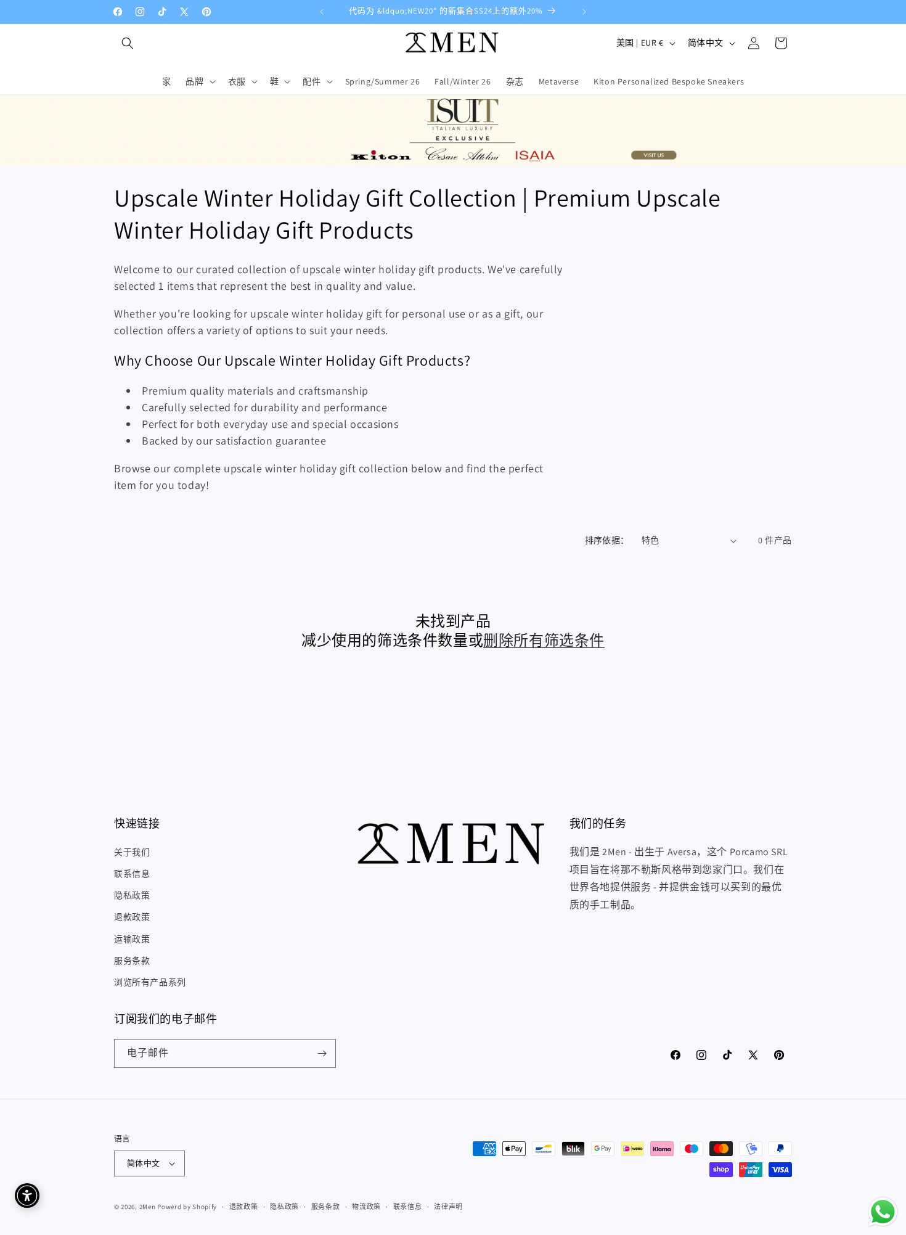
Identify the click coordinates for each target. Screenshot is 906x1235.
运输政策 (132, 939)
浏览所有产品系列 (150, 982)
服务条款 (132, 960)
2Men (147, 1206)
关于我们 (132, 852)
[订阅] (321, 1053)
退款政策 (132, 916)
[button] (127, 43)
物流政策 (366, 1206)
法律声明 (448, 1206)
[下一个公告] (584, 11)
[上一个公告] (321, 11)
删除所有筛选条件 (544, 640)
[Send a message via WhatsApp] (883, 1212)
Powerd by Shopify (187, 1206)
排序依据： (607, 540)
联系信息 (132, 873)
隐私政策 (132, 895)
